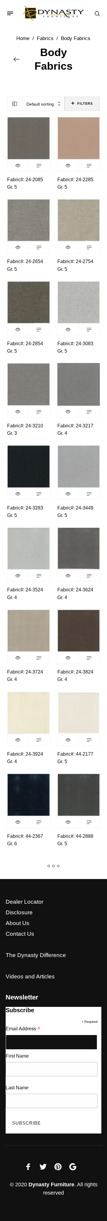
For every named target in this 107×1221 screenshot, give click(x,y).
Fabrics (45, 38)
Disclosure (19, 912)
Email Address (23, 1029)
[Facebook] (28, 1166)
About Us (17, 923)
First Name (17, 1055)
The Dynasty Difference (36, 955)
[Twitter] (43, 1166)
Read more (39, 165)
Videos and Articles (30, 976)
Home (22, 38)
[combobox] (43, 104)
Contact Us (20, 934)
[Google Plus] (72, 1166)
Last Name (17, 1087)
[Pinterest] (58, 1166)
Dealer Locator (24, 902)
